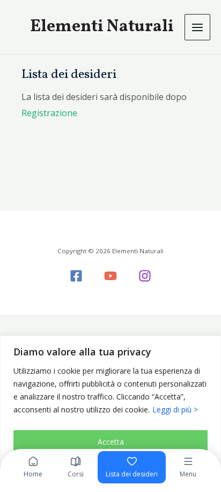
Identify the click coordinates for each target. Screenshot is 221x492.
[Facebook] (76, 275)
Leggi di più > (175, 409)
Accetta (111, 442)
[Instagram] (144, 275)
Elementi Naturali (102, 27)
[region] (110, 414)
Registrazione (49, 113)
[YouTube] (110, 275)
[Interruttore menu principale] (197, 27)
